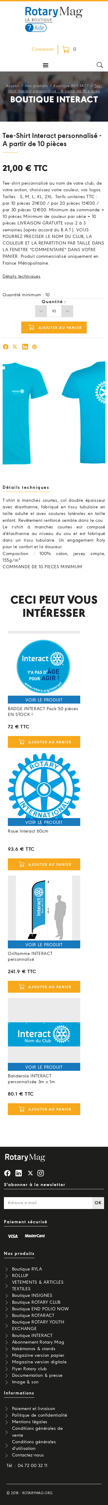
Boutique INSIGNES (32, 1295)
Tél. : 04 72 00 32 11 (27, 1465)
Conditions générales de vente (37, 1432)
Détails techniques (22, 276)
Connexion (43, 49)
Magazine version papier (38, 1355)
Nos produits (36, 86)
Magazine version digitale (39, 1362)
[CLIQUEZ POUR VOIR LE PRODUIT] (44, 667)
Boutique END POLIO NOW (40, 1309)
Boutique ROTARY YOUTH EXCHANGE (38, 1325)
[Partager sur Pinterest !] (34, 347)
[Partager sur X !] (15, 347)
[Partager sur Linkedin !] (25, 347)
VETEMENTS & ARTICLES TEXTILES (38, 1286)
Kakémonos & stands (34, 1348)
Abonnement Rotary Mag (38, 1342)
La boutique (38, 20)
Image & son (25, 1382)
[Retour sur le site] (54, 12)
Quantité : (54, 301)
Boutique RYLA (27, 1269)
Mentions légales (29, 1422)
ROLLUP (20, 1275)
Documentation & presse (37, 1375)
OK (98, 1203)
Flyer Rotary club (29, 1369)
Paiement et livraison (33, 1408)
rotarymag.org (37, 1493)
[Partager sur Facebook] (6, 347)
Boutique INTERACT (71, 86)
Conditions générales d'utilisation (34, 1445)
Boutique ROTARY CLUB (36, 1302)
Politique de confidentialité (39, 1415)
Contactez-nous (28, 1455)
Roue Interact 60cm (28, 831)
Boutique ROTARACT (33, 1315)
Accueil (13, 86)
